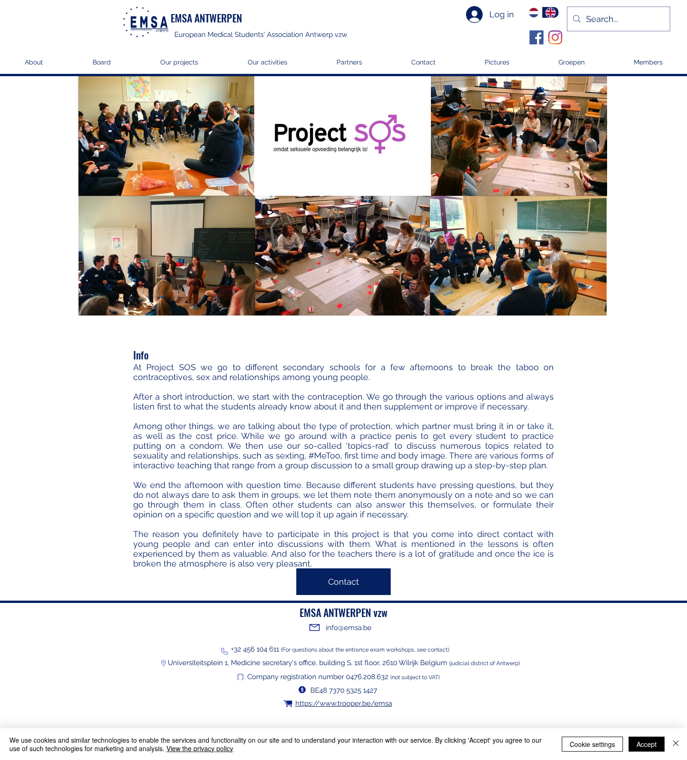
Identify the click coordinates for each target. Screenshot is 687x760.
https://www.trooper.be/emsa (343, 703)
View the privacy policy (199, 748)
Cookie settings (592, 744)
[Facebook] (537, 37)
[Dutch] (534, 12)
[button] (179, 65)
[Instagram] (555, 37)
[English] (550, 12)
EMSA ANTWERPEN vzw (343, 612)
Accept (647, 744)
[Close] (675, 744)
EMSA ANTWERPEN (206, 17)
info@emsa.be (349, 628)
